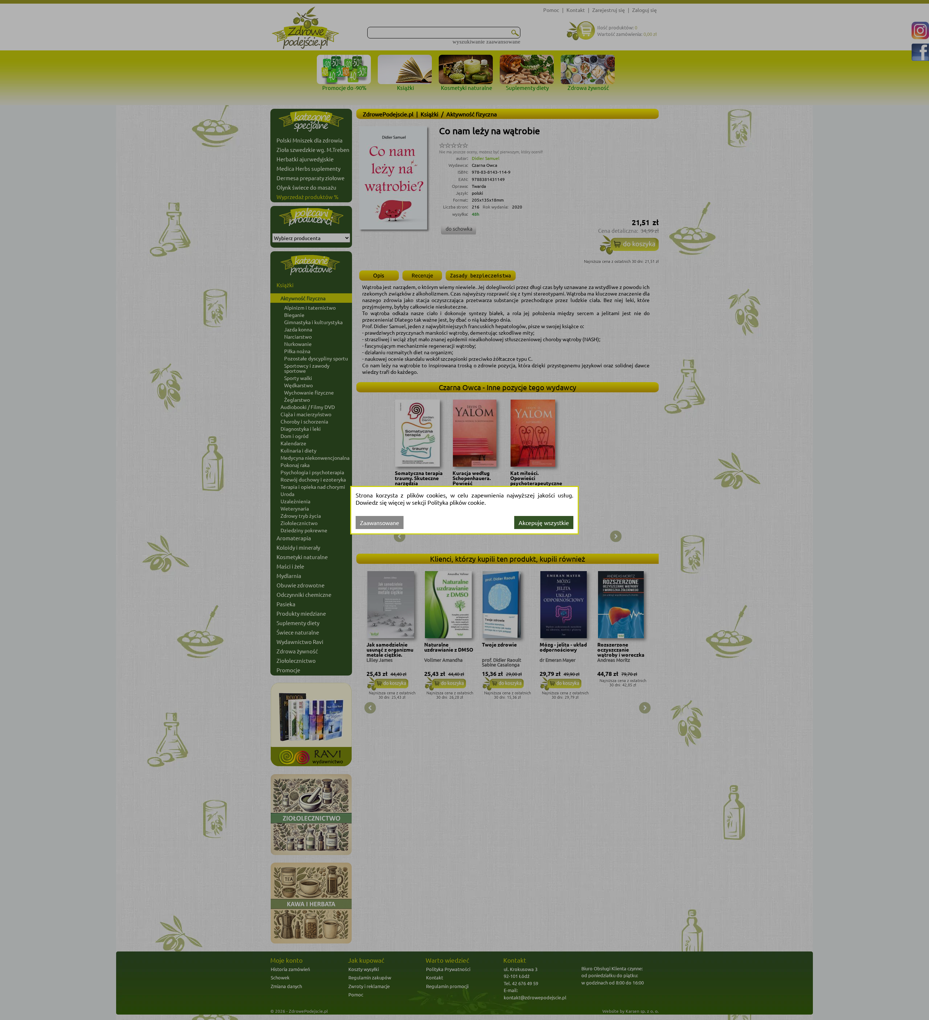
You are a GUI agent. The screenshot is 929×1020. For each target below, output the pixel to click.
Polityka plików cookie (455, 502)
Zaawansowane (379, 522)
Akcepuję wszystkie (544, 522)
